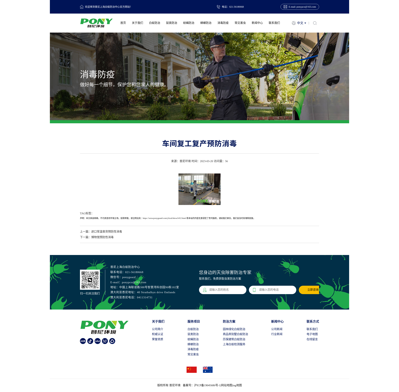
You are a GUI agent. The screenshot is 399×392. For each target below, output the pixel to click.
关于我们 (137, 22)
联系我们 (274, 22)
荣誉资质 (157, 339)
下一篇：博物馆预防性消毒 (97, 237)
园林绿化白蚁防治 (234, 329)
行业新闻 (276, 334)
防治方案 (229, 321)
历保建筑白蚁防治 (234, 339)
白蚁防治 (154, 22)
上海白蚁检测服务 (234, 344)
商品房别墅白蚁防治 (235, 334)
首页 (123, 22)
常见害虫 (240, 22)
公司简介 (157, 329)
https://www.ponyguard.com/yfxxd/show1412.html (164, 218)
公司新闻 (276, 329)
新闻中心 (257, 22)
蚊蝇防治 (188, 22)
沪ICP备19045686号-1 (207, 385)
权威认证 (157, 334)
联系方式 (313, 321)
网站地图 (226, 385)
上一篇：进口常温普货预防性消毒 (101, 231)
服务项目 (193, 321)
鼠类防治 (171, 22)
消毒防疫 (223, 22)
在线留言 (312, 339)
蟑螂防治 (206, 22)
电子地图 (312, 334)
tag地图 (237, 385)
